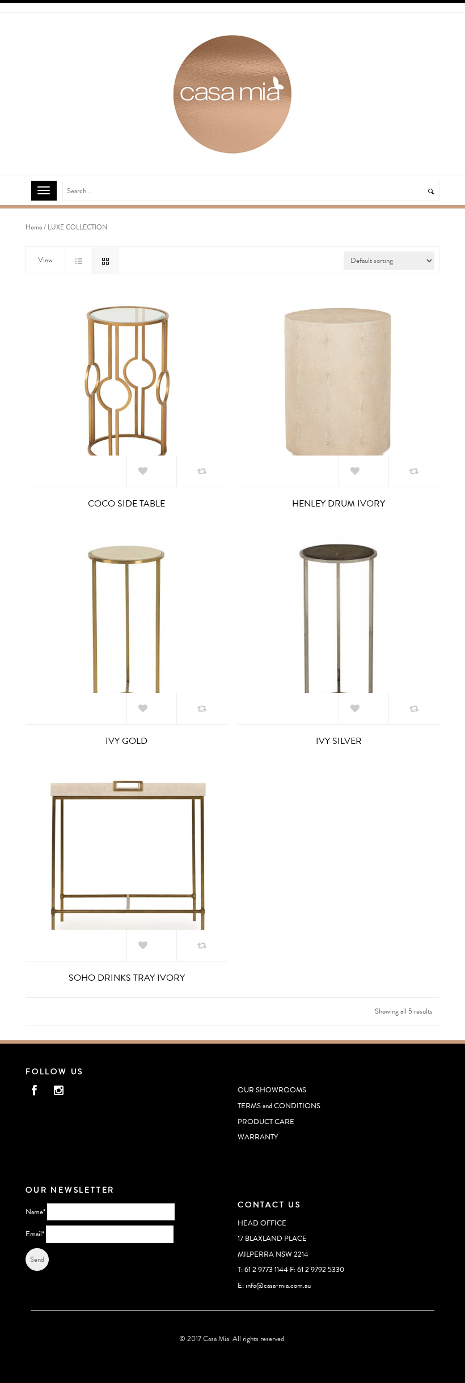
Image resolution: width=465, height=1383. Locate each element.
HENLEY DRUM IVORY (338, 503)
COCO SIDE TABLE (126, 503)
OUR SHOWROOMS (272, 1090)
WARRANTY (258, 1137)
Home (34, 227)
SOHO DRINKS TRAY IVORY (127, 978)
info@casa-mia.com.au (278, 1285)
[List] (78, 260)
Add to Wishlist (154, 476)
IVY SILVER (339, 741)
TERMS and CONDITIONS (279, 1106)
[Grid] (105, 260)
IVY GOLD (126, 741)
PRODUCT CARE (266, 1122)
